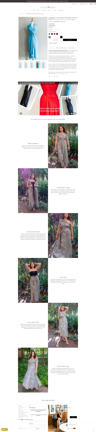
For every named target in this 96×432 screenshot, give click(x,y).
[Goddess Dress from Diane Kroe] (33, 38)
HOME (34, 10)
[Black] (57, 34)
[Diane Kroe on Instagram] (21, 419)
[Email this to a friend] (57, 76)
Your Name (31, 419)
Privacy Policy (21, 413)
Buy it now (70, 39)
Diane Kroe (23, 428)
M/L (52, 29)
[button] (63, 21)
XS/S (50, 29)
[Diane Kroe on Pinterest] (24, 419)
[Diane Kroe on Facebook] (20, 419)
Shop (38, 10)
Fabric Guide (21, 410)
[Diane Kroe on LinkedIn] (23, 419)
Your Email (31, 423)
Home (19, 13)
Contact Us (20, 417)
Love (55, 10)
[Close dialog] (29, 406)
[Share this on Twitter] (49, 76)
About (49, 10)
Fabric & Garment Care (61, 47)
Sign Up (73, 417)
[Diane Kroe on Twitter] (27, 419)
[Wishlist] (93, 4)
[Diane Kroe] (48, 7)
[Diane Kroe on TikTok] (25, 419)
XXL (58, 29)
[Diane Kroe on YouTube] (28, 419)
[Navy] (52, 34)
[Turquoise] (49, 34)
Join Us (44, 10)
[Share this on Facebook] (52, 76)
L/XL (55, 29)
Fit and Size (20, 411)
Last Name (65, 410)
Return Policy (72, 47)
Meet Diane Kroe (21, 407)
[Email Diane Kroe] (19, 419)
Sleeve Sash (58, 73)
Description (52, 47)
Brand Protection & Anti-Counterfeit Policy (27, 416)
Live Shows (60, 10)
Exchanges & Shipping (22, 412)
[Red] (55, 34)
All (23, 13)
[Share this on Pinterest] (55, 76)
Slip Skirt (65, 73)
